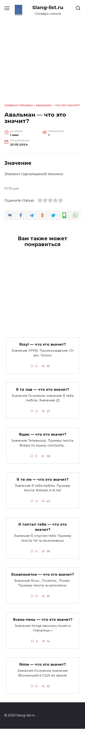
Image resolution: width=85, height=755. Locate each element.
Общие (13, 188)
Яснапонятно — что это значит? (42, 574)
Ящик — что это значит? (42, 434)
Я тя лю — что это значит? (42, 479)
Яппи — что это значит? (42, 664)
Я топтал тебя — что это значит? (42, 527)
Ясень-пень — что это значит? (42, 619)
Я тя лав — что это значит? (42, 389)
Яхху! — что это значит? (42, 344)
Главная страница (18, 105)
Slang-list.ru (47, 7)
